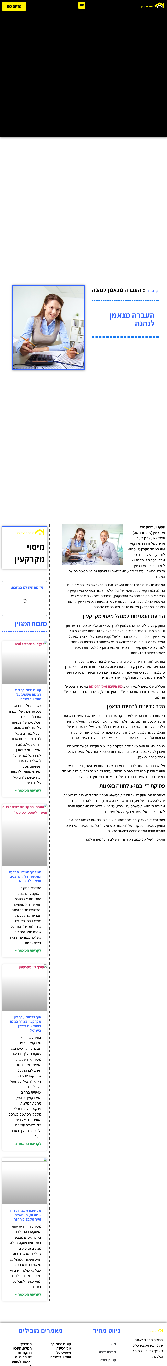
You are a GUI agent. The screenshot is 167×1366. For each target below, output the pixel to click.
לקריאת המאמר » (28, 790)
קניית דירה (108, 1360)
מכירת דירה (107, 1352)
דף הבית (152, 290)
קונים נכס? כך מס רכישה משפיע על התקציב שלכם (28, 694)
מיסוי (112, 1343)
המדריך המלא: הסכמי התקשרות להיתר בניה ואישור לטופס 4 (25, 876)
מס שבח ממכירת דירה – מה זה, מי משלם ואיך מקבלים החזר (25, 1215)
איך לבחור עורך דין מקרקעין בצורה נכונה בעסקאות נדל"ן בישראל (25, 1024)
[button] (81, 5)
